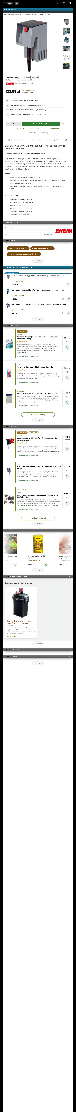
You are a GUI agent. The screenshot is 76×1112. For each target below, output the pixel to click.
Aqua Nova (20, 391)
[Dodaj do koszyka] (67, 347)
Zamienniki (37, 140)
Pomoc (70, 140)
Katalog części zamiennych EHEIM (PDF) (22, 254)
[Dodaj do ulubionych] (62, 124)
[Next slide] (68, 547)
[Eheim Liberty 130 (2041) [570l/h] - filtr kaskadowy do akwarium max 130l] (8, 291)
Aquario (19, 435)
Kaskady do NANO (44, 15)
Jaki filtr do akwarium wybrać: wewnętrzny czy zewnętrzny (19, 622)
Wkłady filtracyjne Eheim (40, 248)
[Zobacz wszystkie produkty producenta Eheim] (10, 83)
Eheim (50, 228)
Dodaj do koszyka (40, 124)
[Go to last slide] (7, 547)
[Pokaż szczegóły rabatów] (46, 114)
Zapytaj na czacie (26, 129)
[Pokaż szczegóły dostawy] (45, 105)
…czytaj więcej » (22, 352)
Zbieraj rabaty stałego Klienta (20, 114)
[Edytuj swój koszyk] (70, 3)
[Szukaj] (58, 3)
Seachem (19, 334)
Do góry (39, 261)
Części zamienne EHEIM (16, 248)
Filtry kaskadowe (31, 15)
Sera (18, 364)
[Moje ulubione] (64, 3)
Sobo (18, 464)
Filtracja (21, 15)
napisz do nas (37, 129)
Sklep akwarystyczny (11, 15)
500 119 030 (55, 129)
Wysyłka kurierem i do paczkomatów (23, 105)
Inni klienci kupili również (53, 140)
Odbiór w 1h (34, 356)
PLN (16, 3)
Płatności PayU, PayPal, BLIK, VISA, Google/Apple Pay (28, 110)
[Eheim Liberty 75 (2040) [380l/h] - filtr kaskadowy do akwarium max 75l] (33, 46)
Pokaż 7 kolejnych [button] (39, 518)
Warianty (14, 140)
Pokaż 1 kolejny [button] (39, 415)
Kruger (19, 492)
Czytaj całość (11, 636)
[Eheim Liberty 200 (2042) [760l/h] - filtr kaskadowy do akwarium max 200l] (8, 305)
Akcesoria (25, 140)
